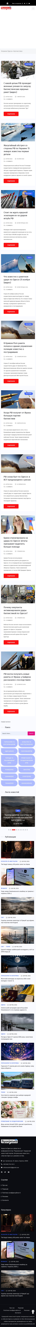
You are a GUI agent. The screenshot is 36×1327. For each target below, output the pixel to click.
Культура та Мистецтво (27, 743)
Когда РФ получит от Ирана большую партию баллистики (17, 415)
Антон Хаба (8, 96)
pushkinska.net (30, 1324)
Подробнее (11, 114)
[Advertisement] (18, 29)
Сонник (9, 776)
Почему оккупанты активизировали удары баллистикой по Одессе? (16, 610)
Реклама (5, 1196)
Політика (26, 751)
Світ (26, 769)
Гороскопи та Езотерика (9, 743)
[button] (8, 829)
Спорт (27, 776)
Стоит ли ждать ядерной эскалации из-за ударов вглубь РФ (16, 215)
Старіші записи (5, 722)
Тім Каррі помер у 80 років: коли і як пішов (15, 864)
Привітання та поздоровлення (26, 760)
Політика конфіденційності (11, 1193)
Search (31, 733)
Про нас (5, 1185)
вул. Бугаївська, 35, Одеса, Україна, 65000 (15, 1161)
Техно (9, 783)
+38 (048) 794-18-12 (8, 1164)
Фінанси (27, 783)
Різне (9, 769)
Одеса (9, 751)
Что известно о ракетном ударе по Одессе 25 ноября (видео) (17, 279)
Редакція (5, 1189)
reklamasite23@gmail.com (11, 1167)
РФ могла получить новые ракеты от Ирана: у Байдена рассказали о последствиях (17, 677)
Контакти (5, 1200)
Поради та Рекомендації (9, 760)
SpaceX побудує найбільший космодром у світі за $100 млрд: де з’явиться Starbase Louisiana (18, 817)
